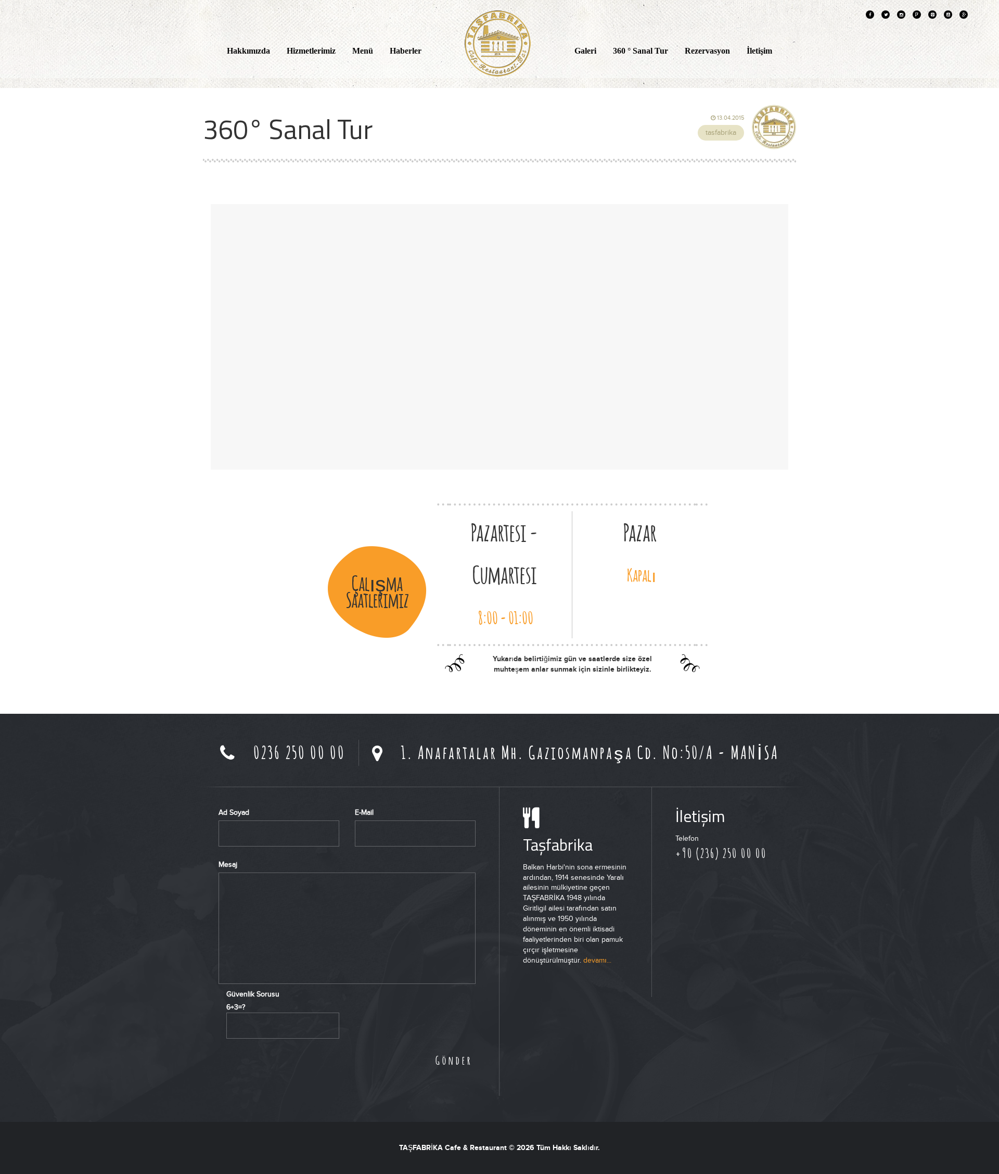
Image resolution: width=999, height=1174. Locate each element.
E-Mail (364, 812)
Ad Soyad (234, 812)
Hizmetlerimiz (311, 50)
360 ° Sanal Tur (640, 50)
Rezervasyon (707, 50)
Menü (362, 50)
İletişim (759, 50)
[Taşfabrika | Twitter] (885, 14)
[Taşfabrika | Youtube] (948, 14)
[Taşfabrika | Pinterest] (932, 14)
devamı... (597, 960)
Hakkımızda (248, 50)
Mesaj (228, 864)
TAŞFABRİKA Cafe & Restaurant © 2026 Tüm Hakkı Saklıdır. (499, 1147)
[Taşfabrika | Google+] (963, 14)
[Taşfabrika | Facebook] (870, 14)
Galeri (585, 50)
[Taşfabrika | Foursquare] (917, 14)
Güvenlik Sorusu (252, 994)
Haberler (405, 50)
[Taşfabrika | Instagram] (901, 14)
